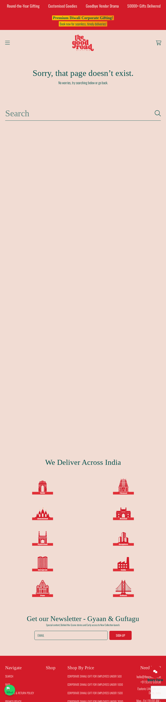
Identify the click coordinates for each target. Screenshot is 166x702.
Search (9, 676)
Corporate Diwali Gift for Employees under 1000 (95, 684)
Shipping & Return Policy (19, 693)
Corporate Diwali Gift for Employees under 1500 (95, 693)
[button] (7, 43)
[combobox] (83, 113)
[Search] (158, 113)
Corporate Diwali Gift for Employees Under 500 (94, 676)
